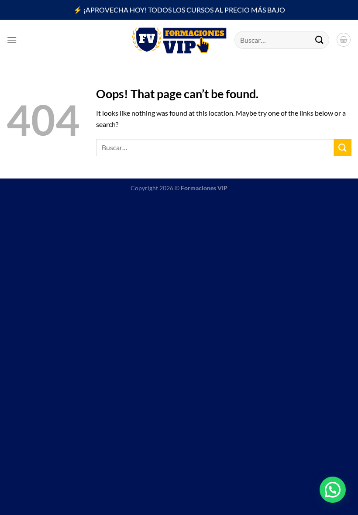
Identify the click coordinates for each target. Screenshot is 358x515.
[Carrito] (344, 40)
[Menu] (12, 40)
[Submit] (319, 39)
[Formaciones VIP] (179, 40)
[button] (333, 490)
